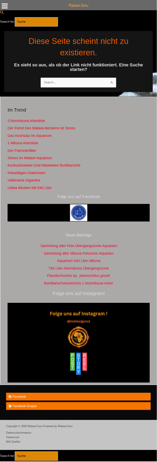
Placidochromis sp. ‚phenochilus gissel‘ (78, 275)
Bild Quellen (13, 441)
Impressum (12, 437)
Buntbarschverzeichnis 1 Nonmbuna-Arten (78, 283)
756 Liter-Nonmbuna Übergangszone (78, 268)
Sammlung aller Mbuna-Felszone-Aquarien (79, 253)
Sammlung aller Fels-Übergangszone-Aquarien (78, 246)
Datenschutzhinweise (18, 432)
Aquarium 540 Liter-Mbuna (78, 260)
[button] (2, 13)
